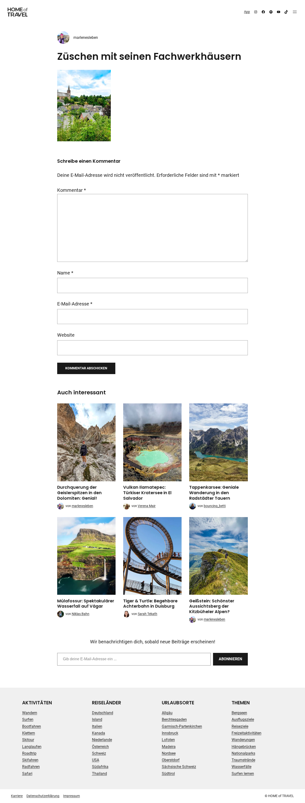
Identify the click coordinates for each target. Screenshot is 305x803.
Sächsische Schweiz (179, 766)
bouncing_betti (215, 506)
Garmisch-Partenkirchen (182, 726)
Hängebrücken (244, 746)
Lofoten (168, 739)
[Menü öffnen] (295, 12)
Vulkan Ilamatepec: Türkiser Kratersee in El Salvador (147, 492)
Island (97, 719)
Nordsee (169, 753)
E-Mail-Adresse (74, 304)
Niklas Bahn (80, 614)
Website (66, 335)
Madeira (169, 746)
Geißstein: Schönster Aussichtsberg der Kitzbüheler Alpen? (211, 606)
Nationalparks (243, 753)
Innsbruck (170, 733)
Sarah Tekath (147, 614)
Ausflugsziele (243, 719)
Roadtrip (29, 753)
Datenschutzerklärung (42, 796)
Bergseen (239, 713)
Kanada (98, 733)
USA (95, 760)
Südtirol (168, 773)
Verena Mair (147, 506)
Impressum (71, 796)
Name (65, 273)
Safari (27, 773)
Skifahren (30, 760)
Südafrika (100, 766)
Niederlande (102, 739)
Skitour (28, 739)
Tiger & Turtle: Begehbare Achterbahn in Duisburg (150, 603)
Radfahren (31, 766)
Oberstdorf (171, 760)
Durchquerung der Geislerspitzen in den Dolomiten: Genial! (79, 492)
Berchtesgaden (174, 719)
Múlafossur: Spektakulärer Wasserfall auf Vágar (85, 603)
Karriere (17, 796)
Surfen (27, 719)
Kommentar (71, 190)
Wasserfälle (241, 766)
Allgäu (167, 713)
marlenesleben (85, 37)
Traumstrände (243, 760)
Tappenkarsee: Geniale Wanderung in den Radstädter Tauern (214, 492)
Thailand (99, 773)
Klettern (28, 733)
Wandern (29, 713)
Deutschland (102, 713)
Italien (97, 726)
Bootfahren (31, 726)
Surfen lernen (243, 773)
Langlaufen (31, 746)
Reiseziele (240, 726)
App (247, 12)
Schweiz (99, 753)
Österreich (100, 746)
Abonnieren (230, 659)
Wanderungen (243, 739)
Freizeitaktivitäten (246, 733)
